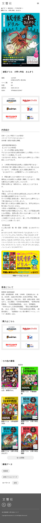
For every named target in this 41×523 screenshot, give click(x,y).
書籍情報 (10, 8)
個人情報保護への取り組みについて (10, 512)
